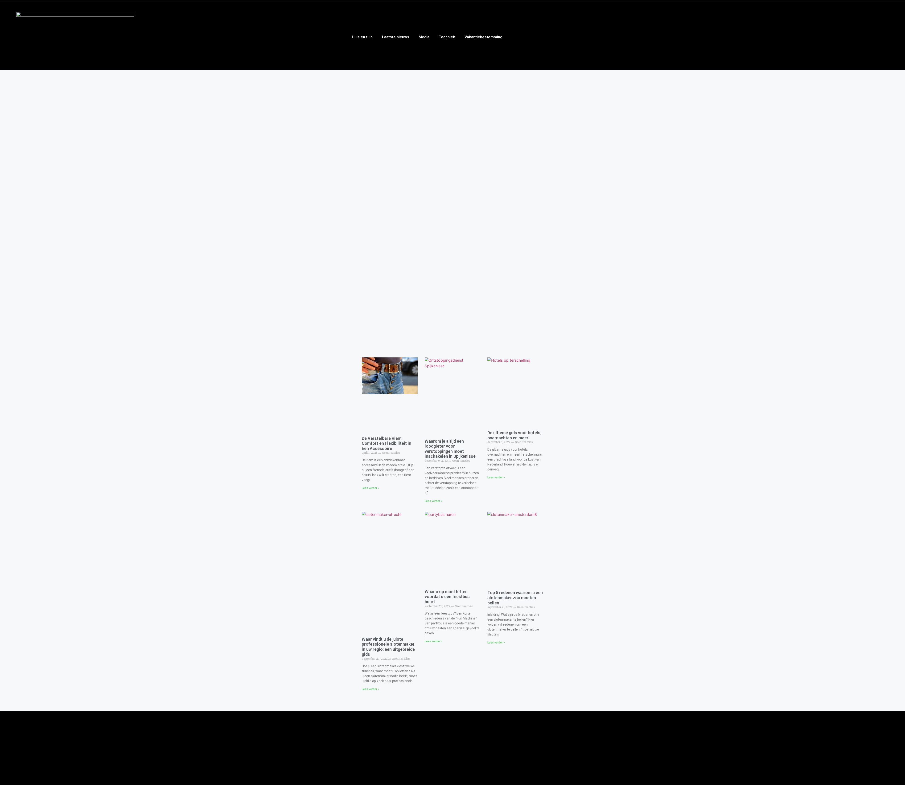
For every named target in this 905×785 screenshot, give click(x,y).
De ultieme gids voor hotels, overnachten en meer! (514, 435)
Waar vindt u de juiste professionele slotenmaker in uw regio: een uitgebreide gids (388, 647)
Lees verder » (370, 488)
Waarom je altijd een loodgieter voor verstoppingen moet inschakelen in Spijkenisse (450, 449)
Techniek (447, 37)
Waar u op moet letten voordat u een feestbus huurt (447, 596)
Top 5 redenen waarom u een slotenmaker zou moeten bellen (515, 597)
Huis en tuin (362, 37)
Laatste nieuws (395, 37)
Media (424, 37)
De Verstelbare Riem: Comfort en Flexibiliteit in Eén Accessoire (386, 443)
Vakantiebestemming (483, 37)
